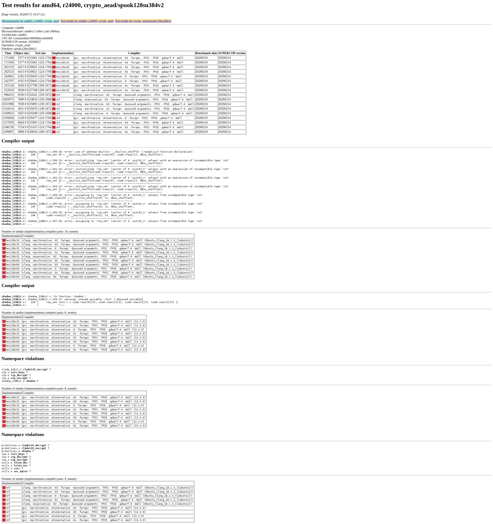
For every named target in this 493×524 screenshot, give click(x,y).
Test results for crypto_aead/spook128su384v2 (143, 21)
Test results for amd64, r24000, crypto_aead (87, 21)
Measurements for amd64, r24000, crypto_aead (30, 21)
